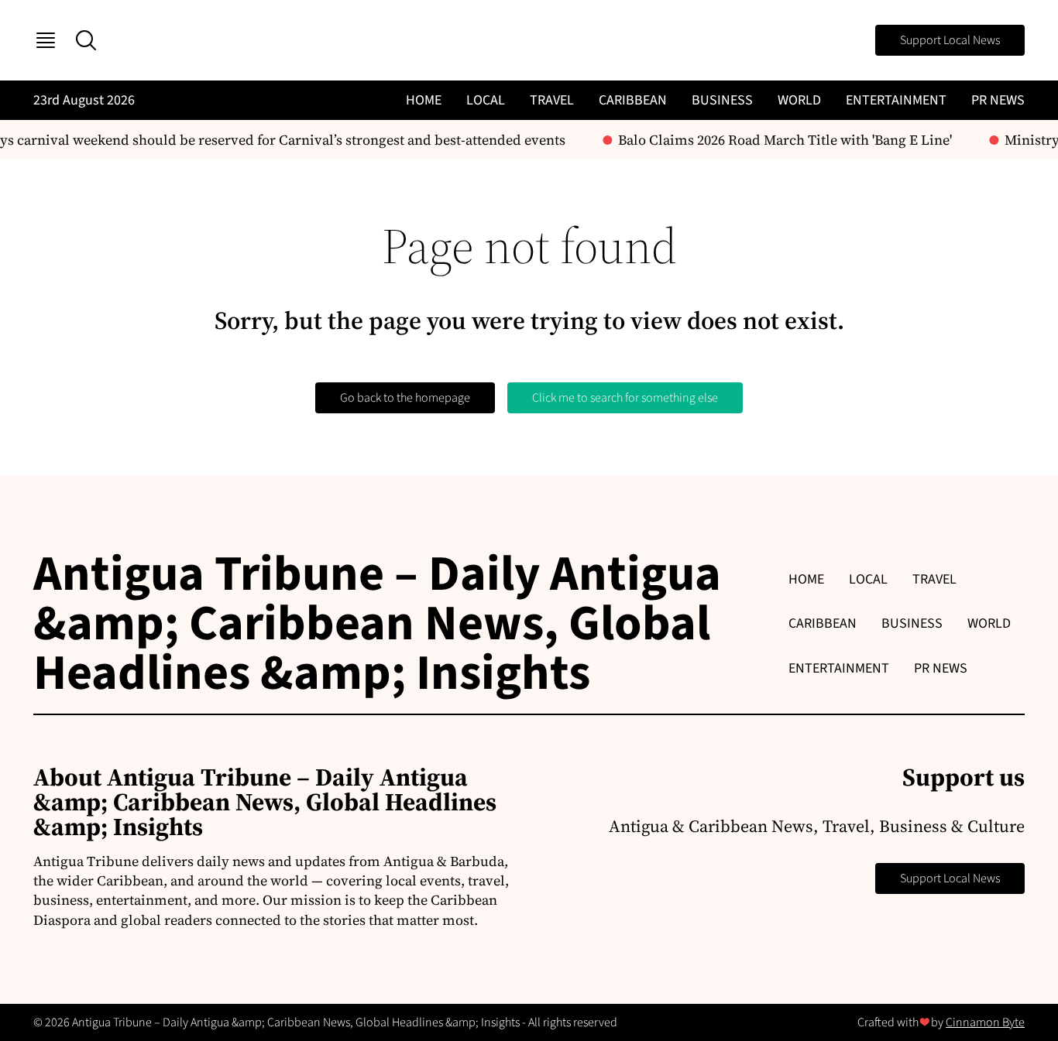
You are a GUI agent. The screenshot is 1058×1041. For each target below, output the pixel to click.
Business (722, 100)
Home (423, 100)
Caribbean (633, 100)
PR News (998, 100)
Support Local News (950, 40)
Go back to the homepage (405, 397)
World (799, 100)
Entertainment (896, 100)
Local (485, 100)
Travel (552, 100)
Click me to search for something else (625, 397)
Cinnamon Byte (985, 1022)
